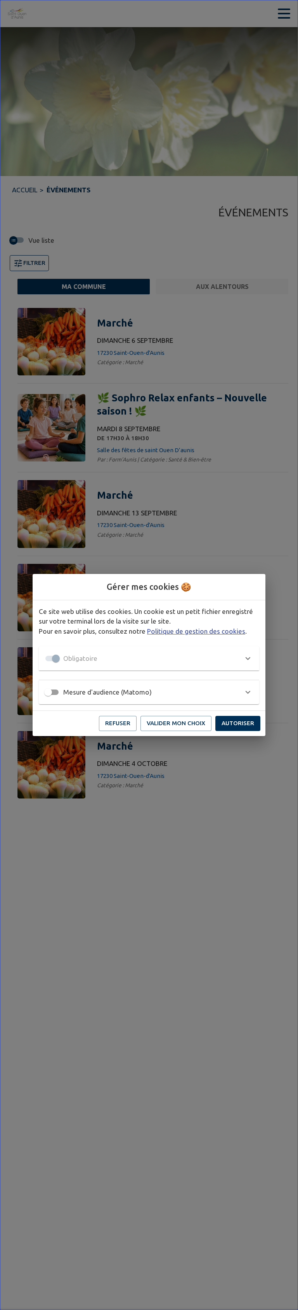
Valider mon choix (176, 723)
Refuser (117, 723)
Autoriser (238, 723)
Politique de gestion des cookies (196, 631)
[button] (149, 658)
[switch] (48, 692)
